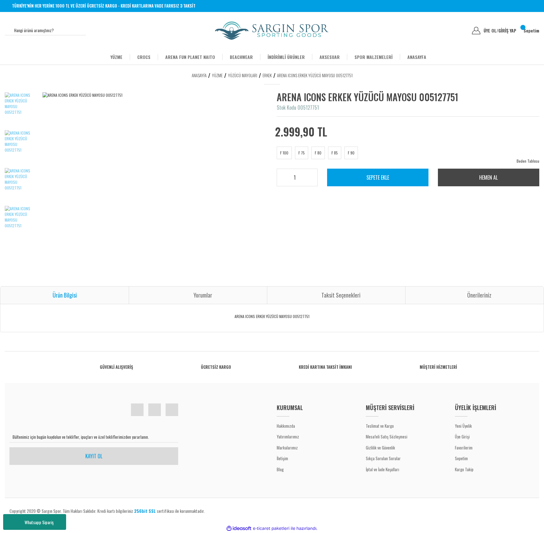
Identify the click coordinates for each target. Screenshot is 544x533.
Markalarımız (287, 447)
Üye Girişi (462, 436)
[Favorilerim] (462, 30)
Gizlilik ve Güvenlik (380, 447)
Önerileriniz (479, 295)
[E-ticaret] (271, 528)
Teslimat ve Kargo (380, 426)
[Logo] (272, 30)
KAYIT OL (93, 456)
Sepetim (461, 458)
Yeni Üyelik (463, 426)
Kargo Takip (464, 469)
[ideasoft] (239, 528)
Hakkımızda (286, 426)
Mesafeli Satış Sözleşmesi (386, 436)
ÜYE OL (491, 30)
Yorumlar (203, 295)
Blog (280, 469)
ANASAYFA (416, 57)
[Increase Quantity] (308, 175)
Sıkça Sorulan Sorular (383, 458)
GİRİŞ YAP (507, 30)
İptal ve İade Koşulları (382, 469)
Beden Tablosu (528, 161)
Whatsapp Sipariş (39, 522)
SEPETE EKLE (377, 177)
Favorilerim (464, 447)
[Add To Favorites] (519, 101)
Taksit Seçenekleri (340, 295)
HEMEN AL (488, 177)
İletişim (282, 458)
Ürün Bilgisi (65, 295)
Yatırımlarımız (288, 436)
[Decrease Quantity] (308, 180)
